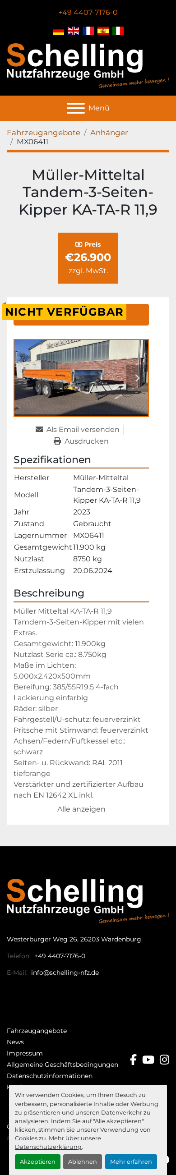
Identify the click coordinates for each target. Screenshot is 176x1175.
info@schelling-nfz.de (64, 972)
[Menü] (76, 108)
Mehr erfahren (131, 1161)
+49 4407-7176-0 (88, 12)
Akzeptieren (38, 1161)
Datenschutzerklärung (48, 1146)
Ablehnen (82, 1161)
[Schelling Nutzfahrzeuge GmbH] (88, 901)
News (15, 1042)
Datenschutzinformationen (50, 1076)
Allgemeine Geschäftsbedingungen (62, 1064)
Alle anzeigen (81, 809)
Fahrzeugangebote (37, 1031)
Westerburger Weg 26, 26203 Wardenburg (74, 939)
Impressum (25, 1053)
